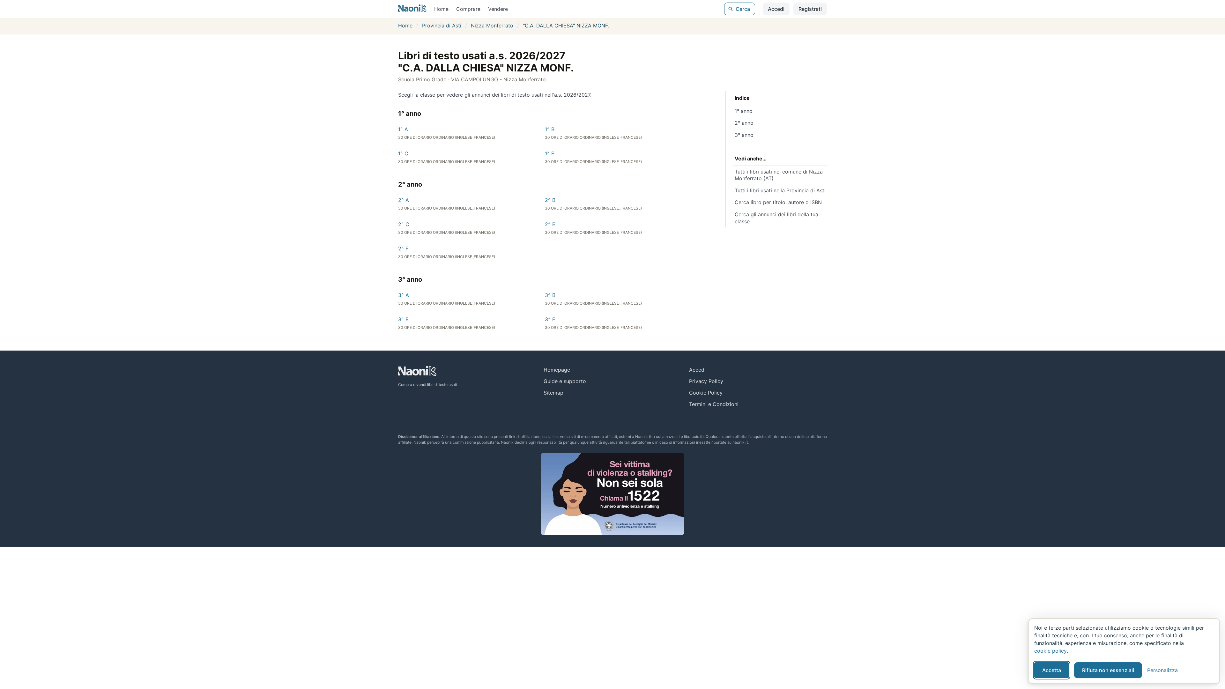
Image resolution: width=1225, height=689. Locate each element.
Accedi (776, 9)
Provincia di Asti (441, 25)
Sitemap (553, 392)
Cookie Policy (706, 392)
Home (441, 9)
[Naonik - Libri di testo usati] (412, 9)
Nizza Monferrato (492, 25)
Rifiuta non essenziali (1108, 670)
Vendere (498, 9)
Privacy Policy (706, 381)
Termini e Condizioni (714, 404)
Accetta (1051, 670)
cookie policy (1050, 651)
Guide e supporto (565, 381)
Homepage (557, 370)
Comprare (468, 9)
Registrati (810, 9)
